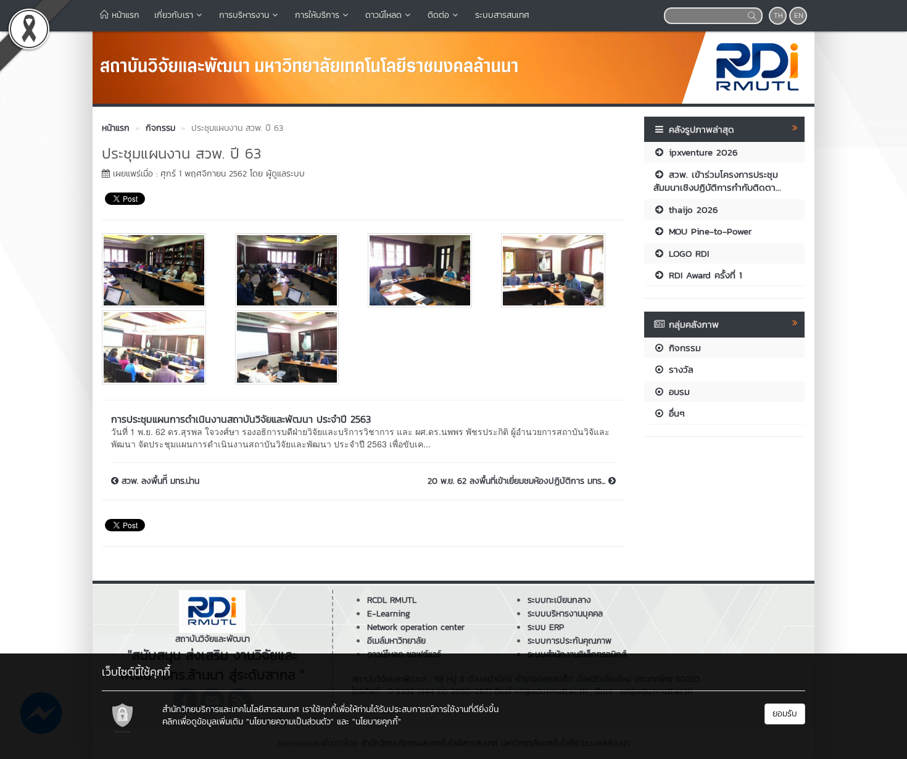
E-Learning (388, 613)
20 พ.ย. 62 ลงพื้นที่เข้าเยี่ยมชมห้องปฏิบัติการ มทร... (518, 481)
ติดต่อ (438, 15)
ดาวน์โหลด (383, 15)
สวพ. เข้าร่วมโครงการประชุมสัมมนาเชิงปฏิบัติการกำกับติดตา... (717, 180)
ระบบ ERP (546, 627)
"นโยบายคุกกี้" (376, 721)
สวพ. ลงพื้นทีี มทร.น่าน (158, 481)
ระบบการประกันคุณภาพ (569, 640)
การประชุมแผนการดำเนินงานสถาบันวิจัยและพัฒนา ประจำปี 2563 (241, 419)
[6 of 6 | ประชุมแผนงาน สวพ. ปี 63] (292, 347)
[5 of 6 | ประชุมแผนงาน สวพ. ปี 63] (159, 347)
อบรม (677, 391)
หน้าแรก (124, 15)
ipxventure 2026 (701, 152)
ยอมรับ (784, 713)
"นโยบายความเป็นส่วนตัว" (290, 721)
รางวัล (679, 369)
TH (778, 15)
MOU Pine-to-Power (708, 231)
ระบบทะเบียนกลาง (559, 600)
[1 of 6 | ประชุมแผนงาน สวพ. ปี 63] (159, 270)
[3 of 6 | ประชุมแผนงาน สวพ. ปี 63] (425, 270)
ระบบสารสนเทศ (502, 15)
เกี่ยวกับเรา (173, 15)
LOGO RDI (687, 253)
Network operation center (416, 627)
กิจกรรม (683, 348)
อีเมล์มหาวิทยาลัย (396, 640)
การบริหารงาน (244, 15)
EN (798, 15)
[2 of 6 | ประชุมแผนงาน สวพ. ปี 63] (292, 270)
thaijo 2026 (691, 209)
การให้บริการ (317, 15)
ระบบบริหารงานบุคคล (565, 613)
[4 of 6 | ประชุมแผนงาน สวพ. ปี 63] (558, 270)
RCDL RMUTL (391, 600)
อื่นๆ (675, 413)
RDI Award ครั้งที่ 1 (703, 275)
